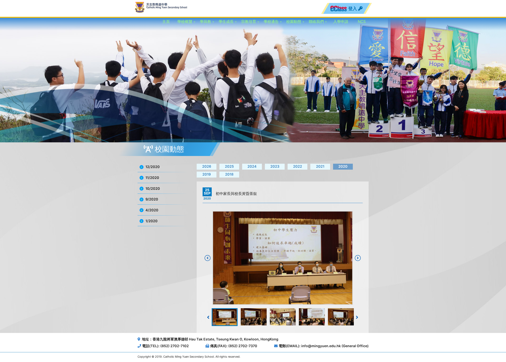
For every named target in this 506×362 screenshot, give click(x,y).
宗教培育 (248, 21)
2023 (274, 166)
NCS (362, 21)
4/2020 (151, 210)
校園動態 (293, 21)
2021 (320, 166)
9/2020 (151, 199)
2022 (297, 166)
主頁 (166, 21)
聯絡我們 (316, 21)
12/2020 (152, 167)
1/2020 (151, 221)
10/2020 (152, 188)
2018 (229, 174)
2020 (342, 166)
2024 (252, 166)
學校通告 (271, 21)
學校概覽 (184, 21)
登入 (353, 8)
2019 (206, 174)
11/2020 (152, 178)
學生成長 (226, 21)
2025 (229, 166)
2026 (206, 166)
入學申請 (340, 21)
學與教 (205, 21)
